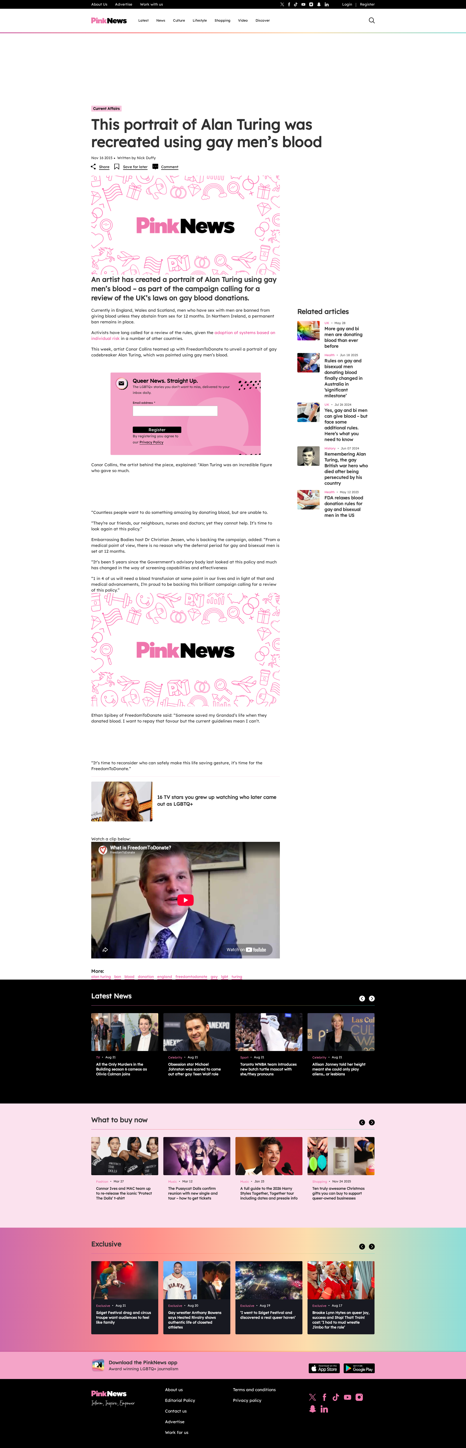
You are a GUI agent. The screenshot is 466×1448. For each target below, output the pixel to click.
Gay (214, 976)
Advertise (123, 4)
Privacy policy (247, 1400)
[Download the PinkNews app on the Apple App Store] (324, 1368)
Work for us (176, 1432)
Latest (143, 20)
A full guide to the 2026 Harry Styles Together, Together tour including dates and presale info (269, 1193)
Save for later (135, 166)
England (164, 976)
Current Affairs (106, 108)
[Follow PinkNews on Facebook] (324, 1398)
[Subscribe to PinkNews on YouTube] (347, 1398)
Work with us (151, 4)
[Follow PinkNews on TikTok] (336, 1398)
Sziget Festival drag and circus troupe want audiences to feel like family (123, 1317)
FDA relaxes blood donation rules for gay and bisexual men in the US (344, 506)
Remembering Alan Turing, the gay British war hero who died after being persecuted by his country (346, 468)
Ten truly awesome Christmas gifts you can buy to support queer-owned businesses (338, 1193)
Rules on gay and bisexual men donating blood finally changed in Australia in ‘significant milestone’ (344, 378)
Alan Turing (101, 976)
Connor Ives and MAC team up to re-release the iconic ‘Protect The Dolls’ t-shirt (124, 1193)
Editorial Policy (180, 1400)
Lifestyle (200, 20)
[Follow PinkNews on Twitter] (312, 1398)
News (160, 20)
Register (367, 4)
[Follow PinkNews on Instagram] (359, 1398)
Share (104, 166)
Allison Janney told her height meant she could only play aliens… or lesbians (339, 1069)
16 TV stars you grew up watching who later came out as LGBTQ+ (216, 800)
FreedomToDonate (191, 976)
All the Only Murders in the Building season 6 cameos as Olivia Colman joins (121, 1069)
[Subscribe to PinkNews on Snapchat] (312, 1410)
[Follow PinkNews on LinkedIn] (327, 4)
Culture (179, 20)
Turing (237, 976)
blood (129, 976)
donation (146, 976)
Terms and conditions (254, 1389)
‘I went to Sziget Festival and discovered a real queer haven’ (268, 1315)
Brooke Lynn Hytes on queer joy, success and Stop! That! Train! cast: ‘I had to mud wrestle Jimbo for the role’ (340, 1319)
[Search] (372, 20)
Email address (150, 403)
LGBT (224, 976)
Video (243, 20)
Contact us (176, 1411)
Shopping (222, 20)
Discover (263, 20)
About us (174, 1389)
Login (347, 4)
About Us (99, 4)
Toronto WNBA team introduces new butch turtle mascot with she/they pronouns (268, 1069)
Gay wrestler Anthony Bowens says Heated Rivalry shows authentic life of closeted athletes (194, 1319)
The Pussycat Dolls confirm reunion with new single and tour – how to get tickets (193, 1193)
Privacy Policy (151, 442)
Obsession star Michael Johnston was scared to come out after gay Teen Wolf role (194, 1069)
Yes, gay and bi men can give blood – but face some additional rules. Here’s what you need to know (346, 424)
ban (117, 976)
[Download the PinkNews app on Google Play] (359, 1368)
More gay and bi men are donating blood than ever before (344, 337)
